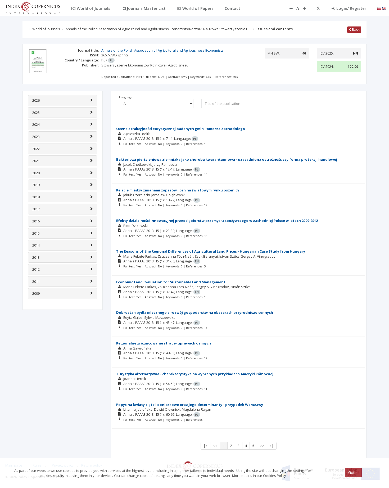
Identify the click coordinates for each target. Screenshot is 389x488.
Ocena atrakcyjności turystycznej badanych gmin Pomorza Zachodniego (180, 128)
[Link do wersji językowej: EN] (384, 8)
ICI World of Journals (44, 28)
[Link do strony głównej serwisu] (33, 7)
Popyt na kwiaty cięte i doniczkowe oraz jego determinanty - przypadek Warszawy (189, 404)
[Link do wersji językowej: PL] (379, 8)
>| (272, 445)
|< (205, 445)
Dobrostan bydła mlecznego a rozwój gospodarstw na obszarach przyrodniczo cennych (194, 312)
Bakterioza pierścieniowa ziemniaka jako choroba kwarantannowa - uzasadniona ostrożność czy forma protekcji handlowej (226, 159)
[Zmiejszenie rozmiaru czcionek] (288, 8)
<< (215, 445)
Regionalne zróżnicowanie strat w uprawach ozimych (163, 343)
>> (262, 445)
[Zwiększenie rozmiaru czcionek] (306, 8)
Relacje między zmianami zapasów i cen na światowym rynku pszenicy (177, 190)
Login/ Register (351, 8)
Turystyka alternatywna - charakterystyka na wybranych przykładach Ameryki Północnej (194, 373)
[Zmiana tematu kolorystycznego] (318, 8)
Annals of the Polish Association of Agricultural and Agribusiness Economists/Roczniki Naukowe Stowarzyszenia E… (158, 28)
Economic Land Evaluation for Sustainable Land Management (170, 282)
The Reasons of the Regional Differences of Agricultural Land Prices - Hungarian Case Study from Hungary (210, 251)
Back (355, 29)
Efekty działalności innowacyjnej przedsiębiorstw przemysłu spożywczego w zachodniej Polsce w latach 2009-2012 (217, 220)
